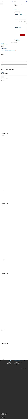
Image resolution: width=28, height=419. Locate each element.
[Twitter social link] (13, 0)
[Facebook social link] (12, 0)
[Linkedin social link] (15, 0)
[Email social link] (14, 0)
